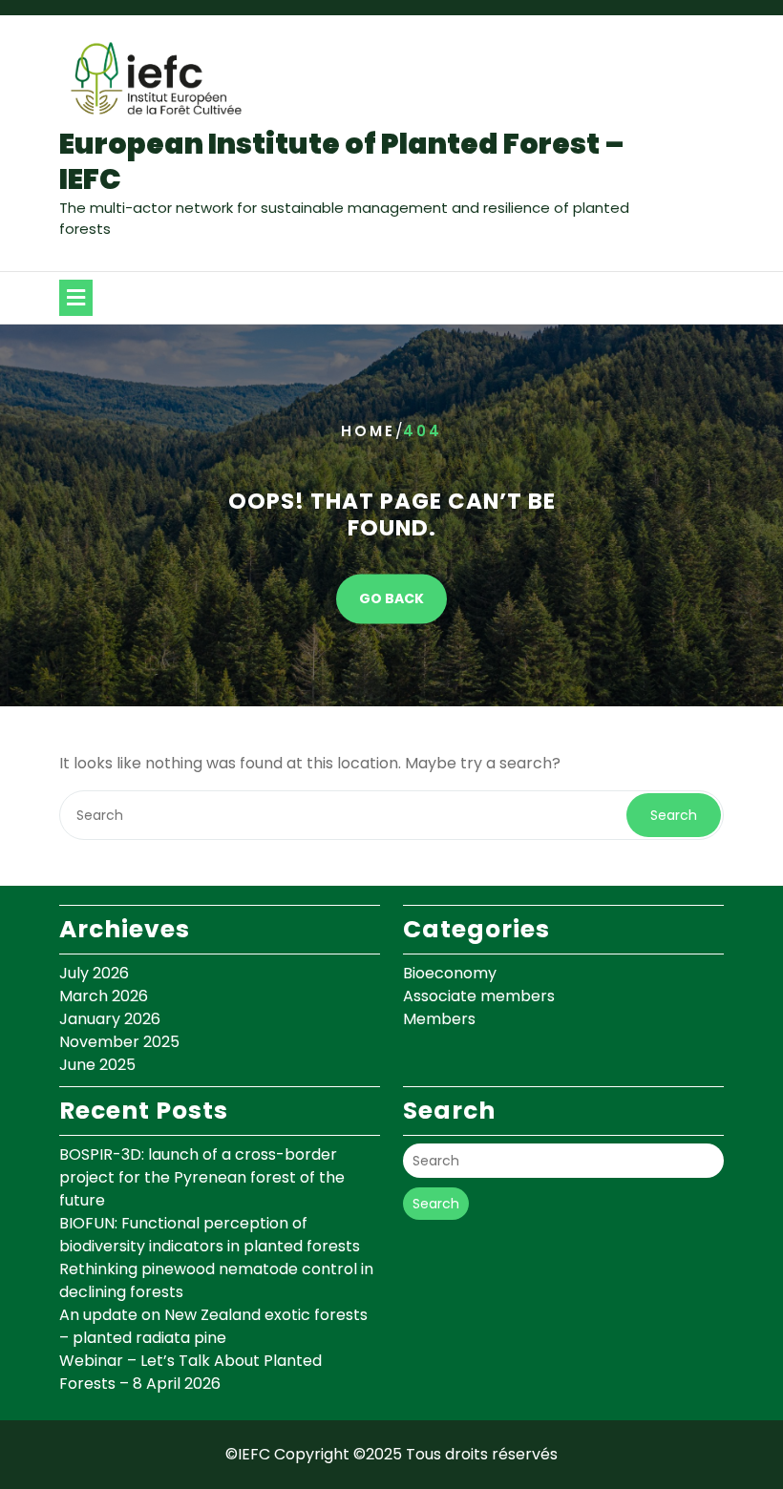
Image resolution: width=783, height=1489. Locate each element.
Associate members (479, 996)
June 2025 (97, 1065)
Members (439, 1019)
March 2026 (103, 996)
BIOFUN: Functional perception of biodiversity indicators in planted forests (209, 1234)
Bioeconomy (450, 973)
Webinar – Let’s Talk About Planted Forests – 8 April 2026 (190, 1372)
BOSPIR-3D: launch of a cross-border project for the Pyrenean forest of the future (202, 1177)
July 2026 (94, 973)
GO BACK (391, 599)
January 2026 (109, 1019)
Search (673, 815)
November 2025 (119, 1042)
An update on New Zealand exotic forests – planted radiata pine (213, 1326)
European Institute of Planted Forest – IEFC (341, 161)
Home (368, 431)
